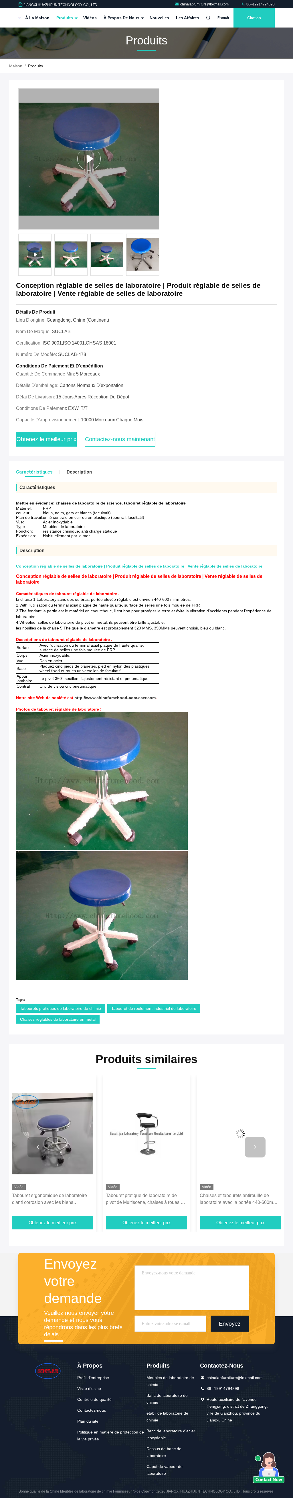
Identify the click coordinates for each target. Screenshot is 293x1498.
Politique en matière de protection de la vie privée (110, 1435)
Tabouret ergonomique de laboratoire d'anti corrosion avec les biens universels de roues (49, 1199)
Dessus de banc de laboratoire (163, 1452)
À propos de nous (122, 17)
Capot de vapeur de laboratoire (164, 1470)
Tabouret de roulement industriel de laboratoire (153, 1008)
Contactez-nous (91, 1410)
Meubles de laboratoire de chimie (170, 1381)
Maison (15, 66)
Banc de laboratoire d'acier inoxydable (170, 1434)
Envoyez (230, 1324)
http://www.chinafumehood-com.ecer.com (115, 697)
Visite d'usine (89, 1388)
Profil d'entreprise (93, 1377)
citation (254, 17)
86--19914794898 (260, 4)
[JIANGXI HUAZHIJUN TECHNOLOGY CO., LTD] (19, 18)
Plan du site (87, 1421)
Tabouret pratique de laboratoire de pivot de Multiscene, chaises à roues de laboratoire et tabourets (146, 1199)
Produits (65, 17)
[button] (158, 256)
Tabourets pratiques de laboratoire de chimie (60, 1008)
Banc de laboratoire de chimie (167, 1399)
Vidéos (90, 17)
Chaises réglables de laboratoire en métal (58, 1019)
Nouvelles (159, 17)
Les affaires (187, 17)
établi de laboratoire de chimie (167, 1416)
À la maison (37, 17)
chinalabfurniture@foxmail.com (204, 4)
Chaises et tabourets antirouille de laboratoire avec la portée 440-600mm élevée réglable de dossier (238, 1199)
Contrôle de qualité (94, 1399)
